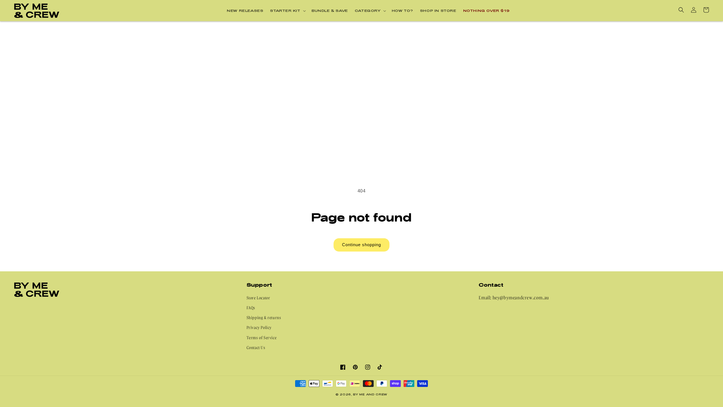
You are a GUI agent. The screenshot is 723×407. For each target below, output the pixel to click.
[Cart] (706, 10)
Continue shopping (361, 244)
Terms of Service (262, 337)
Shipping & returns (264, 317)
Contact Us (256, 347)
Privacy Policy (259, 327)
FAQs (251, 307)
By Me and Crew (370, 394)
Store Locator (258, 297)
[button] (287, 10)
